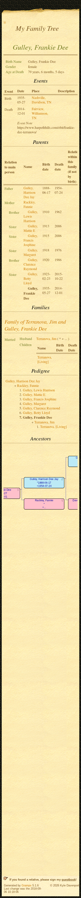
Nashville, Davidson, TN (41, 99)
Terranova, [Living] (44, 359)
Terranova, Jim (46, 338)
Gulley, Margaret (31, 252)
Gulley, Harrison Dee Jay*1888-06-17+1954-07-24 (44, 482)
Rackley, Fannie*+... (44, 504)
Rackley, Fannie (29, 204)
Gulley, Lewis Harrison (31, 216)
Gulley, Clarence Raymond (31, 264)
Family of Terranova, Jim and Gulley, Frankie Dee (35, 325)
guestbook (69, 879)
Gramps (27, 885)
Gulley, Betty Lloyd (31, 278)
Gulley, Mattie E (31, 228)
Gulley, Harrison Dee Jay (29, 192)
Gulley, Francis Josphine (31, 240)
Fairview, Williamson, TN (40, 113)
